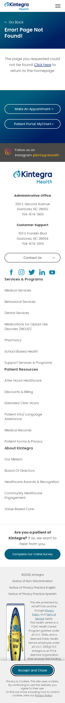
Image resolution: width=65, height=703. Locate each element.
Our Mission (13, 459)
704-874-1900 (32, 214)
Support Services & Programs (28, 362)
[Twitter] (32, 272)
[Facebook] (11, 272)
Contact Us (32, 257)
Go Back (16, 22)
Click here (42, 64)
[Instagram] (21, 272)
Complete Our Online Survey (32, 554)
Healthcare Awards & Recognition (32, 481)
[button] (57, 6)
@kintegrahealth (46, 155)
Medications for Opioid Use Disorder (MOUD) (26, 326)
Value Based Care (19, 509)
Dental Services (17, 313)
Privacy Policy (43, 695)
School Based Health (21, 351)
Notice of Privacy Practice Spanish (33, 594)
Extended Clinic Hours (22, 403)
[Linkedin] (42, 272)
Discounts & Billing (19, 392)
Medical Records (18, 430)
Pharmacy (13, 340)
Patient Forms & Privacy (24, 441)
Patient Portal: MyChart (32, 124)
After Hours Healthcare (23, 380)
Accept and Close (32, 670)
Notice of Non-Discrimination (32, 581)
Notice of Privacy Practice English (32, 587)
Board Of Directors (20, 470)
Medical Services (18, 290)
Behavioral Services (20, 301)
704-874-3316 (32, 243)
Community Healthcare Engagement (23, 495)
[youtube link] (52, 272)
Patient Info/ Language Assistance (23, 416)
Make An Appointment (32, 109)
